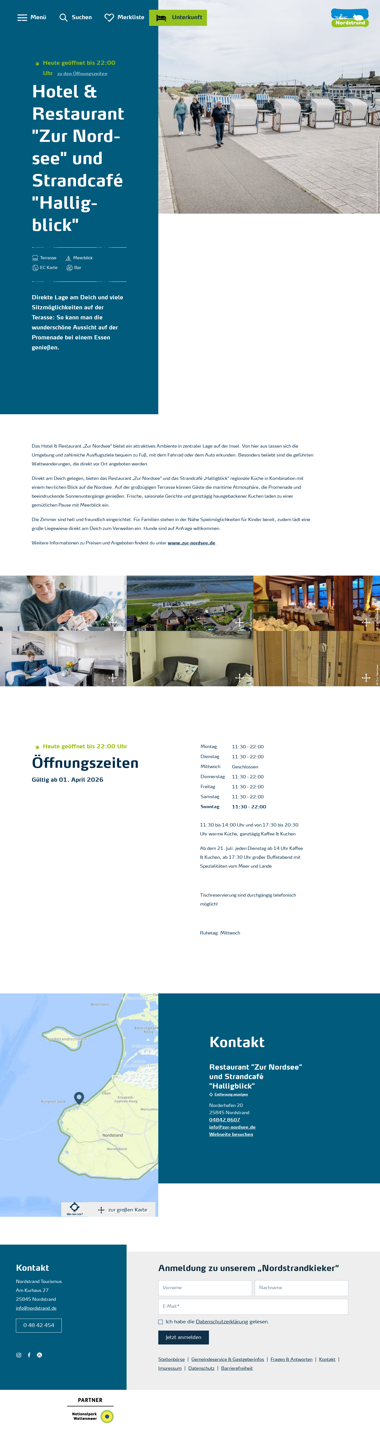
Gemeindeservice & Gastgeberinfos (227, 1360)
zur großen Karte (127, 1210)
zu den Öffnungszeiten (82, 74)
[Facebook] (29, 1355)
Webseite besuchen (231, 1135)
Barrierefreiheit (237, 1368)
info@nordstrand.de (36, 1308)
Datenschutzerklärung (222, 1321)
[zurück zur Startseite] (350, 17)
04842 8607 (224, 1120)
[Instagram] (19, 1355)
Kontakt (327, 1360)
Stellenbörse (171, 1360)
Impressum (170, 1368)
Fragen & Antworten (291, 1360)
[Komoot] (39, 1355)
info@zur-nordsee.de (232, 1127)
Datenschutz (201, 1368)
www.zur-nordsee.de (191, 543)
